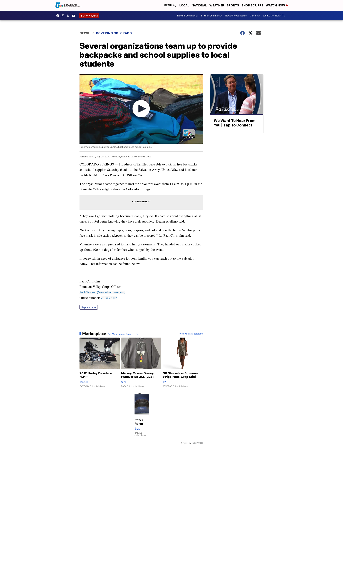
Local (184, 5)
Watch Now (276, 5)
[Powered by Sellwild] (197, 442)
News (84, 33)
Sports (233, 5)
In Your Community (211, 15)
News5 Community (187, 15)
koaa (69, 15)
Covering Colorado (114, 33)
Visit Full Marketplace (191, 333)
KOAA (58, 15)
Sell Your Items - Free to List (123, 334)
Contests (255, 15)
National (199, 5)
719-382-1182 (109, 297)
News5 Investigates (236, 15)
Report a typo (88, 307)
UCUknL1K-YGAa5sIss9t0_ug (74, 15)
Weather (216, 5)
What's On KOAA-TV (274, 15)
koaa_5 (64, 15)
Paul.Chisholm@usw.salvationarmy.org (102, 292)
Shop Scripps (252, 5)
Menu (168, 5)
